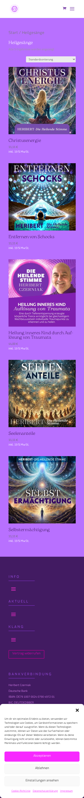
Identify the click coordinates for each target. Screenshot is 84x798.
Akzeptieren (42, 756)
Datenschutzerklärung (45, 791)
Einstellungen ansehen (42, 781)
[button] (77, 710)
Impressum (66, 791)
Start (13, 34)
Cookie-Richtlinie (20, 791)
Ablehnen (42, 769)
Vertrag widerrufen (26, 654)
